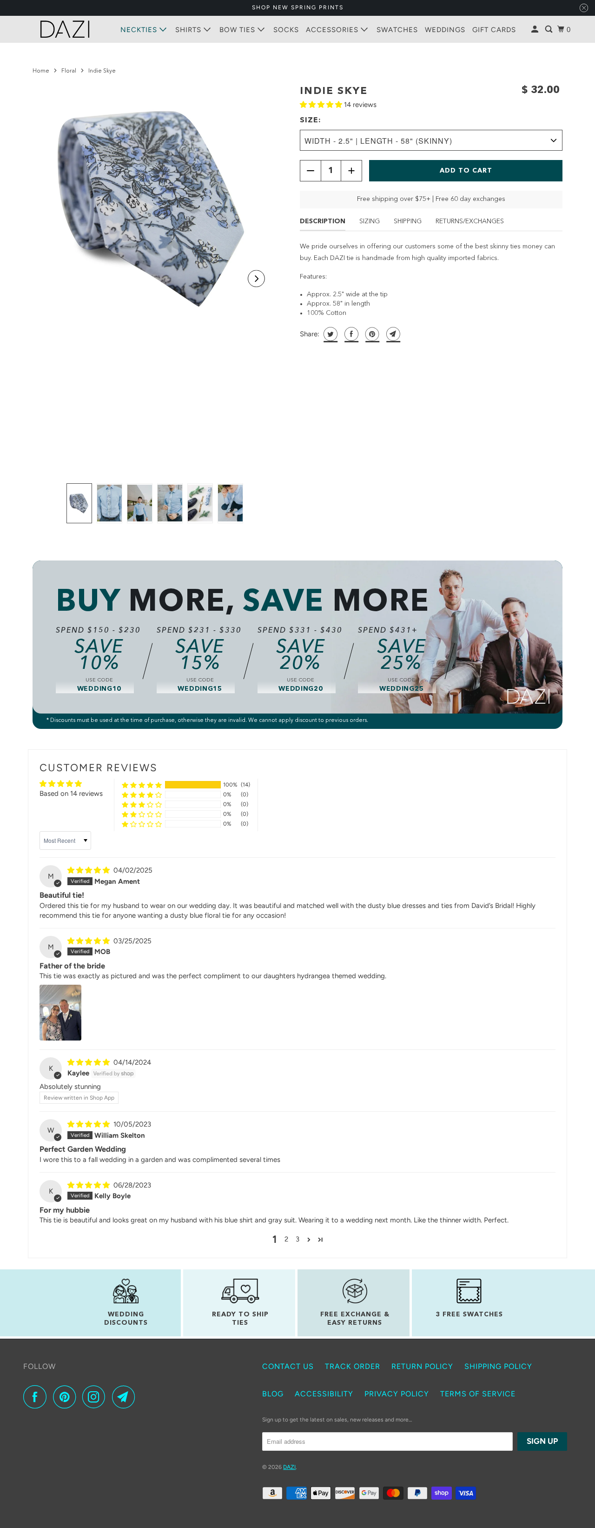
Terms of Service (478, 1393)
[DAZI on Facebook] (37, 1396)
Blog (273, 1393)
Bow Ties (238, 30)
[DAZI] (65, 29)
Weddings (445, 30)
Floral (68, 71)
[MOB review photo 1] (60, 1013)
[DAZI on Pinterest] (66, 1396)
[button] (256, 278)
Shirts (189, 30)
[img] (89, 870)
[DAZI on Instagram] (96, 1396)
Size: (310, 120)
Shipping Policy (498, 1366)
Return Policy (422, 1366)
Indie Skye (334, 91)
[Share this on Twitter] (329, 334)
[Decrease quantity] (310, 170)
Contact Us (288, 1366)
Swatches (397, 30)
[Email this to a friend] (392, 334)
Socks (286, 30)
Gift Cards (494, 30)
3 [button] (297, 1239)
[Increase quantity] (351, 170)
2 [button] (286, 1239)
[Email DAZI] (126, 1396)
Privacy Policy (396, 1393)
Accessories (333, 30)
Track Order (352, 1366)
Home (41, 71)
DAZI (289, 1467)
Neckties (139, 30)
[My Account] (535, 29)
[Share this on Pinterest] (371, 334)
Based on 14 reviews (71, 793)
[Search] (549, 29)
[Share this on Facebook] (350, 334)
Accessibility (324, 1393)
